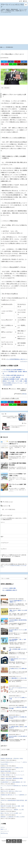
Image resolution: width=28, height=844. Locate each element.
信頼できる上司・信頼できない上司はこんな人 (11, 791)
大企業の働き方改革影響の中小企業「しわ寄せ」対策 (15, 379)
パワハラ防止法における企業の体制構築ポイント (14, 369)
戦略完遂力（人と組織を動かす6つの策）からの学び (12, 816)
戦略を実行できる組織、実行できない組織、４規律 (12, 806)
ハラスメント (13, 388)
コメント (3, 522)
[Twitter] (4, 62)
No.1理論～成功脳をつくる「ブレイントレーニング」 (13, 774)
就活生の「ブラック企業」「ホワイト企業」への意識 (15, 381)
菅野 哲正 (24, 393)
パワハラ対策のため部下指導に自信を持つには (13, 375)
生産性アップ (24, 388)
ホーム (3, 47)
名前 (2, 536)
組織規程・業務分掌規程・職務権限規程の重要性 (12, 778)
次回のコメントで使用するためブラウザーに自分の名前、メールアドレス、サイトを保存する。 (14, 555)
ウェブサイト (4, 548)
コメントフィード (5, 831)
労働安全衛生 (10, 47)
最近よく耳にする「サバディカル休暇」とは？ (11, 813)
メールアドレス (4, 542)
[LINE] (13, 64)
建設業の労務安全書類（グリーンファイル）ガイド (12, 771)
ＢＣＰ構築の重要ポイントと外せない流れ (18, 678)
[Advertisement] (14, 29)
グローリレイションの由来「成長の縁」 (12, 377)
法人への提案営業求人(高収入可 (10, 590)
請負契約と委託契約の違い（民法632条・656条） (12, 758)
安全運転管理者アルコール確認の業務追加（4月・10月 (13, 782)
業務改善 (18, 388)
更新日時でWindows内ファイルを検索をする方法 (12, 767)
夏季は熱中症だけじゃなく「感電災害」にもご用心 (12, 809)
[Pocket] (5, 64)
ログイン (3, 827)
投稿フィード (4, 829)
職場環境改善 (23, 390)
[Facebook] (10, 62)
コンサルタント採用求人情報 (9, 588)
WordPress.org (4, 833)
